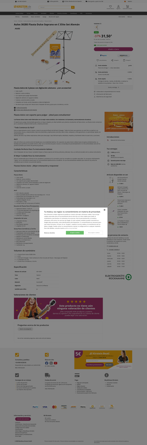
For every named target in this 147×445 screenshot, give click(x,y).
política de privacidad (71, 228)
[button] (49, 233)
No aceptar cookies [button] (94, 232)
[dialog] (73, 222)
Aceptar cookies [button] (75, 232)
